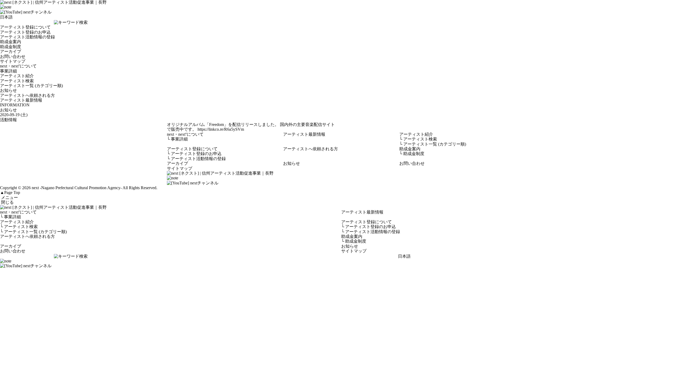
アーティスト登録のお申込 (25, 32)
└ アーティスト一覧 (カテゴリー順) (33, 231)
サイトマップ (12, 61)
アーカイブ (10, 51)
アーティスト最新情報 (21, 100)
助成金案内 (10, 41)
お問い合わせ (12, 56)
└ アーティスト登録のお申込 (368, 226)
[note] (5, 7)
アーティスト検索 (17, 81)
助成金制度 (10, 46)
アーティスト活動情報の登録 (27, 37)
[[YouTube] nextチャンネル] (25, 12)
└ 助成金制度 (353, 241)
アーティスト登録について (25, 27)
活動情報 (8, 119)
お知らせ (8, 90)
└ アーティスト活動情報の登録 (370, 231)
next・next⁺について (18, 66)
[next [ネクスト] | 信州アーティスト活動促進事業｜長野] (338, 207)
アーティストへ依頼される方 (27, 95)
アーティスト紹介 (17, 76)
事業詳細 (8, 71)
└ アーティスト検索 (19, 226)
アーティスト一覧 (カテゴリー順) (31, 85)
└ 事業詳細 (10, 217)
